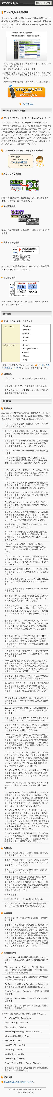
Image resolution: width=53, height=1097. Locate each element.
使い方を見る (28, 104)
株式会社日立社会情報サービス (18, 1082)
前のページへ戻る (43, 3)
